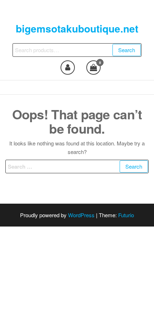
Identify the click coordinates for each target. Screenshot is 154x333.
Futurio (126, 215)
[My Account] (68, 67)
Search (126, 50)
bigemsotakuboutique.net (77, 28)
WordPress (81, 215)
